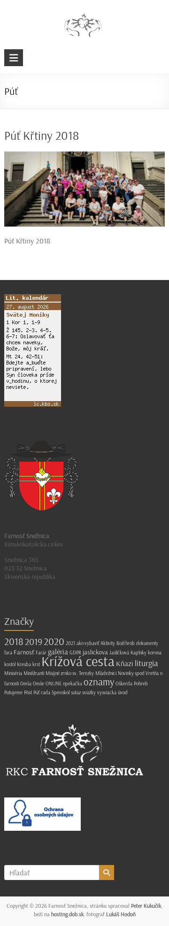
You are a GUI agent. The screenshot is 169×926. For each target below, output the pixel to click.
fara (8, 652)
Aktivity (107, 643)
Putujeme (13, 692)
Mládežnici (105, 673)
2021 (70, 643)
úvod (123, 692)
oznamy (99, 682)
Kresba (24, 664)
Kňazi (124, 663)
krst (36, 664)
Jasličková (119, 652)
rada (45, 692)
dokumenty (147, 643)
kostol (9, 664)
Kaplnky (138, 652)
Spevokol (60, 692)
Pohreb (141, 683)
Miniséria (13, 673)
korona (154, 652)
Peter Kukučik (146, 905)
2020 (54, 641)
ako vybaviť (88, 643)
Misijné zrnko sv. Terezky (70, 673)
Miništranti (33, 673)
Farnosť (24, 652)
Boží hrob (125, 643)
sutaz (76, 692)
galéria (58, 651)
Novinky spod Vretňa (138, 673)
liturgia (146, 663)
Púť (36, 692)
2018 (13, 641)
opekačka (72, 683)
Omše (38, 683)
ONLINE (53, 683)
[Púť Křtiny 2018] (84, 156)
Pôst (28, 692)
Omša (25, 683)
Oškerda (123, 683)
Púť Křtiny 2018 (41, 135)
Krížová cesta (78, 661)
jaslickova (95, 652)
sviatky (89, 692)
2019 (33, 641)
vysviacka (106, 692)
